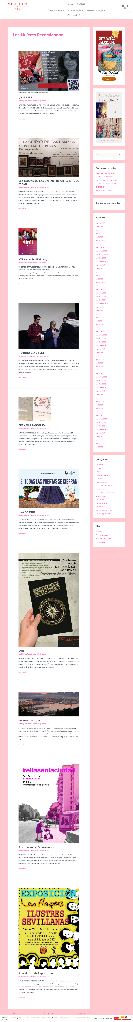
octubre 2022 (101, 384)
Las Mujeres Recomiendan (27, 101)
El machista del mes (76, 15)
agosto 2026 (100, 223)
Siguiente (82, 1014)
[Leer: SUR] (49, 600)
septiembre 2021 (102, 429)
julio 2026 (99, 226)
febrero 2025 (100, 286)
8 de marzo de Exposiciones (36, 847)
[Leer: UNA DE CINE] (49, 488)
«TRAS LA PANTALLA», (32, 259)
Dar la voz (99, 465)
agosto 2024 (100, 307)
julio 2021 (99, 436)
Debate (98, 468)
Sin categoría (100, 507)
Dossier (98, 472)
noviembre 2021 (101, 422)
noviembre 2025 (102, 254)
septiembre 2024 (102, 303)
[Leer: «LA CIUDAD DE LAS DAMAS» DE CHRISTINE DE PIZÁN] (49, 158)
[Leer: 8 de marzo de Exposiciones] (49, 804)
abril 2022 (99, 405)
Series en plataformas (103, 190)
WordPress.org (101, 542)
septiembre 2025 (102, 261)
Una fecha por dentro (103, 514)
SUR (21, 650)
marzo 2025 (100, 282)
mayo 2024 (100, 317)
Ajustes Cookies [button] (98, 1019)
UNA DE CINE (27, 512)
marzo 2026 (100, 240)
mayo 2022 (100, 401)
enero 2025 (100, 289)
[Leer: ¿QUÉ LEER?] (49, 72)
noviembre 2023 (101, 338)
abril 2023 (99, 363)
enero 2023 (100, 373)
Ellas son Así (100, 479)
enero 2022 (100, 415)
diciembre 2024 (101, 293)
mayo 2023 (100, 359)
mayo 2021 (99, 443)
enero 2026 (100, 247)
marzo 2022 (100, 408)
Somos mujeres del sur (104, 510)
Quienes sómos (74, 10)
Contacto (81, 4)
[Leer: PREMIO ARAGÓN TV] (34, 409)
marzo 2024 (100, 324)
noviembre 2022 (101, 380)
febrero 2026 (100, 244)
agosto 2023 (100, 349)
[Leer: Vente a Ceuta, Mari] (49, 704)
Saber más (108, 1019)
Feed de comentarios (103, 538)
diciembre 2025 (101, 251)
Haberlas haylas (101, 482)
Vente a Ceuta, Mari (31, 720)
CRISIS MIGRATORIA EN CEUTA (106, 180)
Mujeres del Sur (101, 496)
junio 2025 (99, 272)
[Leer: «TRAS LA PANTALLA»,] (27, 242)
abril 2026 (99, 237)
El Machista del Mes (103, 475)
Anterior (15, 1014)
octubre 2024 (101, 300)
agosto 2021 (100, 433)
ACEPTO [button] (117, 1018)
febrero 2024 (101, 328)
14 (44, 1014)
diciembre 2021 (101, 419)
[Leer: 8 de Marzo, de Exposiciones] (49, 929)
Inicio (70, 4)
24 (61, 1014)
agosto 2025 (100, 265)
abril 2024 (99, 321)
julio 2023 (99, 352)
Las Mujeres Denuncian (104, 486)
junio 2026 (99, 230)
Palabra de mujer (95, 10)
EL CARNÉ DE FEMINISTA (104, 177)
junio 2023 (99, 356)
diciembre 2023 (101, 335)
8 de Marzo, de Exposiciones (36, 973)
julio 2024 (99, 310)
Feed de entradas (102, 535)
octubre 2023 (101, 342)
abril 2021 (99, 447)
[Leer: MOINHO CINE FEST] (49, 326)
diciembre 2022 (101, 377)
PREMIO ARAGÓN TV (31, 425)
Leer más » (22, 119)
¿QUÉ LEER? (26, 97)
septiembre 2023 (102, 345)
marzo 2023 (100, 366)
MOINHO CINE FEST (31, 352)
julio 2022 (99, 394)
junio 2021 (99, 440)
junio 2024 (99, 314)
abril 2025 (99, 279)
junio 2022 (99, 398)
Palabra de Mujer (102, 503)
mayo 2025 (100, 275)
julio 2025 (99, 268)
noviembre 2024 (102, 296)
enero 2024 (100, 331)
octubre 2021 (100, 426)
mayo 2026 (100, 233)
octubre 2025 (101, 258)
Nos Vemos (100, 500)
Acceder (99, 531)
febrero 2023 (100, 370)
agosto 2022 (100, 391)
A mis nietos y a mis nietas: (105, 173)
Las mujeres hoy (55, 10)
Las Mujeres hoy (101, 489)
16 (53, 1014)
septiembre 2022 (102, 387)
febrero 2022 (100, 412)
